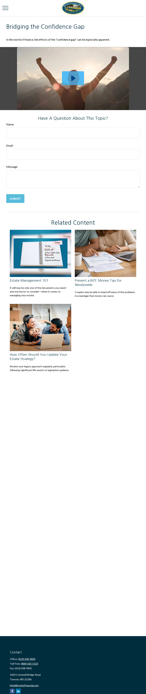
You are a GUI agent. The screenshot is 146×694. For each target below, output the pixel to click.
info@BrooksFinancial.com (24, 685)
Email (9, 145)
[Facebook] (12, 691)
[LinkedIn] (18, 691)
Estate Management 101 (29, 280)
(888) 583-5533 (29, 663)
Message (11, 166)
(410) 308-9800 (26, 659)
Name (10, 124)
